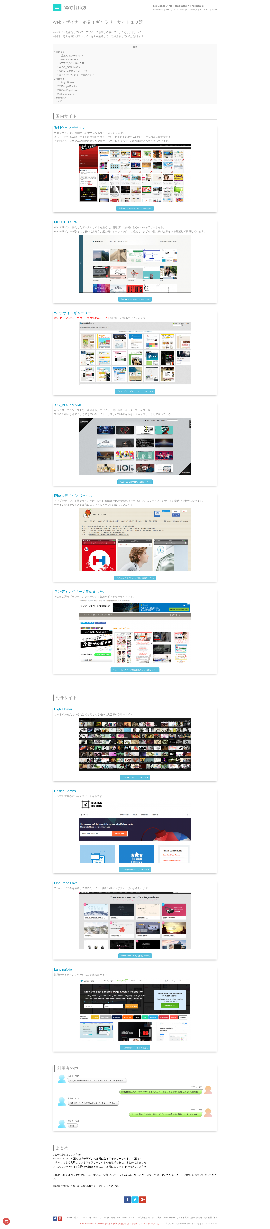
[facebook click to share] (127, 1199)
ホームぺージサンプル (126, 1218)
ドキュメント (86, 1218)
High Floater (65, 82)
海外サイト (60, 79)
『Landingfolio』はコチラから (135, 1048)
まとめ (58, 101)
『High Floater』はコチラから (135, 777)
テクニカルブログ (101, 1218)
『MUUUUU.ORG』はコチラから (135, 299)
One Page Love (67, 90)
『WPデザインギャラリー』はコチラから (135, 391)
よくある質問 (183, 1218)
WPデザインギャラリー (72, 63)
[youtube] (60, 1219)
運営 (215, 1218)
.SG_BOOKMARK (68, 67)
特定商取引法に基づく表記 (149, 1218)
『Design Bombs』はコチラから (135, 869)
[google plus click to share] (142, 1199)
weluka (57, 1158)
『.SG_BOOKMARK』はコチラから (135, 482)
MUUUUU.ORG (67, 59)
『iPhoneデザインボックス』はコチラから (135, 578)
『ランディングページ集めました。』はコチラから (135, 670)
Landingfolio (65, 94)
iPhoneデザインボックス (72, 71)
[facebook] (55, 1219)
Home (69, 1218)
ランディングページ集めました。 (77, 75)
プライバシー (169, 1218)
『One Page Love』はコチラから (135, 956)
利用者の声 (60, 98)
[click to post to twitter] (135, 1199)
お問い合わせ (202, 1174)
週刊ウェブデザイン (70, 55)
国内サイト (60, 52)
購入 (76, 1218)
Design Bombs (67, 86)
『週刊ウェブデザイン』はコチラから (135, 208)
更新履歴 (208, 1218)
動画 (113, 1218)
